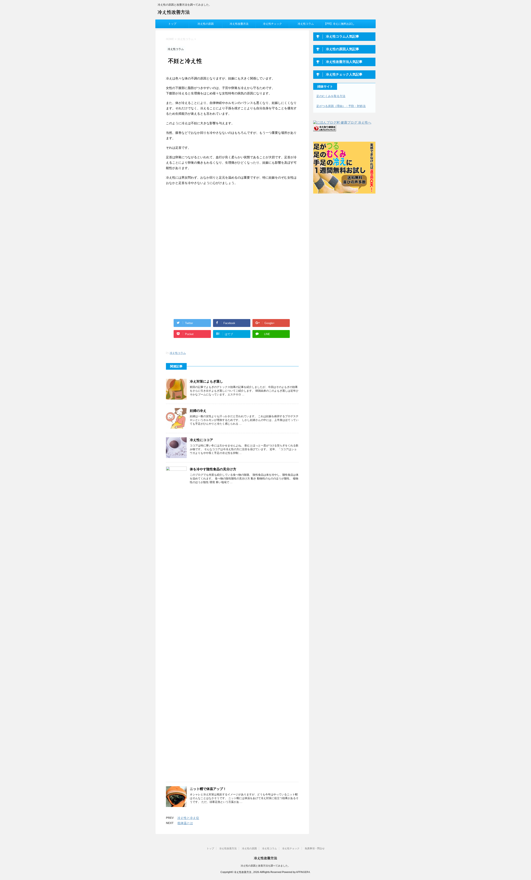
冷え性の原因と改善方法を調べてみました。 (265, 865)
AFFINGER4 (303, 872)
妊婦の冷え (198, 410)
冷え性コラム (306, 23)
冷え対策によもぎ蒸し (206, 381)
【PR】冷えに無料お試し (339, 23)
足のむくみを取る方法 (330, 96)
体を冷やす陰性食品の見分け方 (213, 469)
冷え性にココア (201, 440)
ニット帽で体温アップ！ (208, 789)
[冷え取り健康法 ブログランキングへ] (324, 129)
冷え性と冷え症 (188, 818)
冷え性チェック (272, 23)
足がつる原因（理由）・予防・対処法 (341, 106)
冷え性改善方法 (174, 12)
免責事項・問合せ (315, 848)
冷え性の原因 (205, 23)
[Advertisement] (201, 223)
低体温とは (185, 823)
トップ (172, 23)
